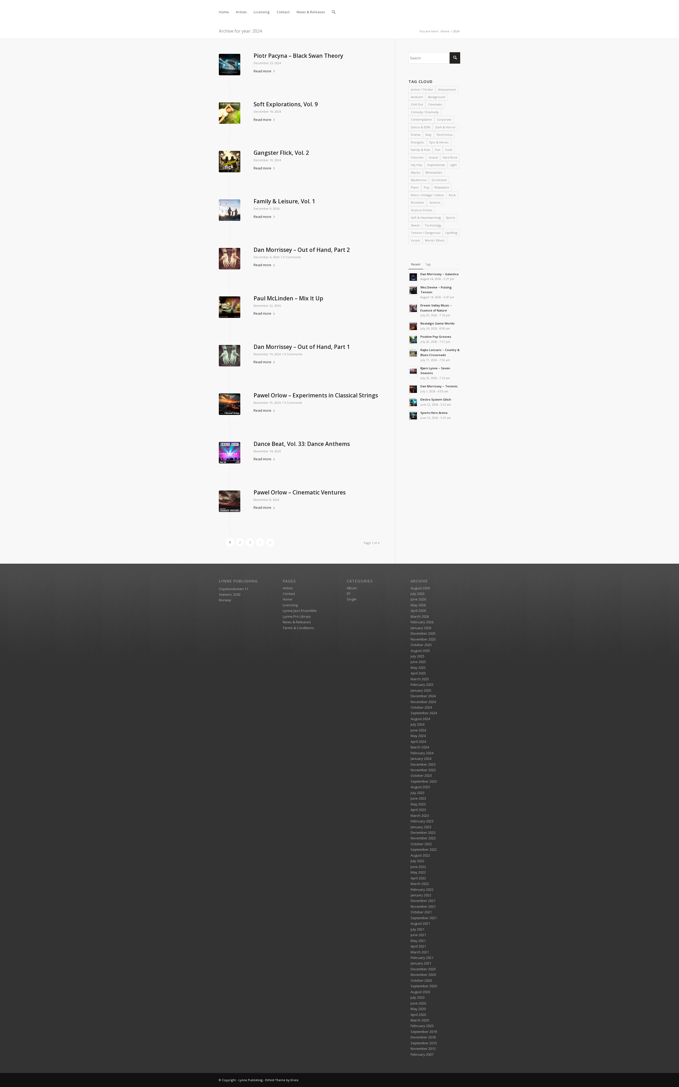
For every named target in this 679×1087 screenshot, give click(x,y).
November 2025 (423, 639)
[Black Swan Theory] (229, 64)
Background (436, 97)
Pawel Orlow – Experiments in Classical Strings (316, 395)
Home (287, 599)
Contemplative (421, 119)
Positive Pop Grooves (435, 337)
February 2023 (422, 821)
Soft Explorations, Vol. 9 (286, 104)
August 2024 (420, 718)
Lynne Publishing (250, 1080)
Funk (448, 150)
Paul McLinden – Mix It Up (288, 298)
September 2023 (424, 781)
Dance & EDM (420, 127)
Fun (437, 150)
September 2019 (424, 1031)
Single (351, 599)
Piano (415, 187)
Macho (415, 172)
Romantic (417, 202)
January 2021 (421, 963)
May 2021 (418, 940)
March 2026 (420, 616)
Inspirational (436, 165)
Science (435, 202)
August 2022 (420, 855)
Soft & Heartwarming (426, 218)
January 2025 (421, 690)
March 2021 (420, 952)
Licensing (290, 605)
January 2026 (421, 627)
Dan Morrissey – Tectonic (439, 386)
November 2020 (423, 974)
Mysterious (418, 180)
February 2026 (422, 622)
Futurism (417, 157)
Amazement (447, 89)
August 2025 (420, 650)
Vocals (415, 240)
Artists (288, 588)
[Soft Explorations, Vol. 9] (229, 113)
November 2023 (423, 770)
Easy (428, 135)
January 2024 (421, 758)
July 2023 (417, 792)
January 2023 (421, 827)
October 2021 (421, 912)
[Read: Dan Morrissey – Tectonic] (413, 389)
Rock (452, 195)
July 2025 (417, 656)
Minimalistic (433, 172)
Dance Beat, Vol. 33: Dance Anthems (302, 444)
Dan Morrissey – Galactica (439, 274)
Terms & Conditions (298, 627)
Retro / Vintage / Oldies (427, 195)
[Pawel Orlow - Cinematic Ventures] (229, 501)
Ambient (417, 97)
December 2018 (423, 1037)
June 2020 (418, 1003)
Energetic (417, 142)
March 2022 (420, 883)
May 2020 (418, 1008)
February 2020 (422, 1025)
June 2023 (418, 798)
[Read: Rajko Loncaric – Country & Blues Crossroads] (413, 353)
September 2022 (424, 849)
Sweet (415, 225)
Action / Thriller (422, 89)
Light (453, 165)
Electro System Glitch (435, 399)
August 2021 (420, 923)
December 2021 (423, 900)
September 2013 (424, 1043)
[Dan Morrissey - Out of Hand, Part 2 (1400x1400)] (229, 258)
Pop (426, 187)
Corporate (444, 119)
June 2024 (418, 730)
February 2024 (422, 753)
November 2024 (423, 701)
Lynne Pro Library (297, 616)
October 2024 (421, 707)
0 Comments (292, 257)
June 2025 (418, 661)
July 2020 (417, 997)
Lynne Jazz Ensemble (300, 610)
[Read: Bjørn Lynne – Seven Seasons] (413, 371)
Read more (262, 71)
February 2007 (422, 1054)
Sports (450, 218)
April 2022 (418, 878)
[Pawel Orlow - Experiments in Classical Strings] (229, 404)
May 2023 (418, 804)
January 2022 (421, 895)
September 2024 (424, 713)
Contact (289, 593)
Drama (415, 135)
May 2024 (418, 735)
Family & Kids (420, 150)
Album (352, 588)
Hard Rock (450, 157)
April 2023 (418, 809)
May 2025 (418, 667)
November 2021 (423, 906)
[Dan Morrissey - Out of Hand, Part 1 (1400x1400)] (229, 355)
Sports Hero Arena (433, 413)
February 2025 (422, 684)
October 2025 (421, 644)
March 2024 (420, 747)
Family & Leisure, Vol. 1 (284, 201)
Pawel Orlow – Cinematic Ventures (300, 492)
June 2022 (418, 866)
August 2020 (420, 991)
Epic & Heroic (439, 142)
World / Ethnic (435, 240)
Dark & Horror (445, 127)
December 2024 (423, 696)
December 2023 (423, 764)
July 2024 (417, 724)
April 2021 (418, 946)
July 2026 (417, 593)
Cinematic (435, 104)
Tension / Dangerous (425, 233)
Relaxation (441, 187)
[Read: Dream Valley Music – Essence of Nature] (413, 308)
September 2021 (424, 917)
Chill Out (417, 104)
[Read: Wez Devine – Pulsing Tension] (413, 290)
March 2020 (420, 1020)
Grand (433, 157)
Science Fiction (421, 210)
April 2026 (418, 610)
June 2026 (418, 599)
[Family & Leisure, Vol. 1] (229, 210)
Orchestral (439, 180)
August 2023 (420, 786)
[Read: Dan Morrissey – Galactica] (413, 277)
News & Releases (297, 622)
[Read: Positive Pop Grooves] (413, 339)
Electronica (444, 135)
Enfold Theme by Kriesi (281, 1080)
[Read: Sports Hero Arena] (413, 415)
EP (349, 593)
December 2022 (423, 832)
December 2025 (423, 633)
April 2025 (418, 673)
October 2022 (421, 843)
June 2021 (418, 934)
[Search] (333, 12)
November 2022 (423, 838)
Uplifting (451, 233)
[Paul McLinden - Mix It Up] (229, 307)
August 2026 (420, 588)
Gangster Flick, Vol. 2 (281, 152)
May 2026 (418, 605)
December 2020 (423, 969)
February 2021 (422, 957)
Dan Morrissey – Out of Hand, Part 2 (302, 249)
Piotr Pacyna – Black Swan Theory (298, 55)
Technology (433, 225)
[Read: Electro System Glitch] (413, 402)
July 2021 (417, 929)
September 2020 (424, 986)
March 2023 (420, 815)
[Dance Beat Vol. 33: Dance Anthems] (229, 452)
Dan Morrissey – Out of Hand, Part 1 (302, 346)
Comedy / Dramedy (425, 112)
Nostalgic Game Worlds (437, 323)
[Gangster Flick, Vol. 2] (229, 161)
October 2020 (421, 980)
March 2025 (420, 679)
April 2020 (418, 1014)
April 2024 (418, 741)
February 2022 (422, 889)
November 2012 (423, 1048)
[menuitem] (223, 12)
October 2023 (421, 775)
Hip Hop (416, 165)
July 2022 (417, 860)
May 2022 (418, 872)
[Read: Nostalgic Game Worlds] (413, 326)
